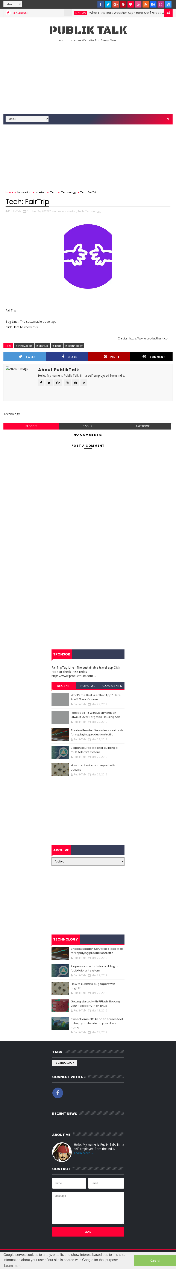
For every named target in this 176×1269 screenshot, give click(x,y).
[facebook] (100, 4)
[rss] (146, 4)
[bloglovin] (130, 4)
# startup (42, 346)
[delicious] (168, 4)
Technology (68, 192)
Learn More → (84, 1153)
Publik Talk (88, 30)
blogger (31, 426)
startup (41, 192)
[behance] (153, 4)
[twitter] (108, 4)
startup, (72, 211)
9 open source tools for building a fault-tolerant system (94, 750)
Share (72, 357)
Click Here (13, 327)
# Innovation (24, 346)
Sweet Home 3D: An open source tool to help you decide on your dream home (97, 1023)
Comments (112, 686)
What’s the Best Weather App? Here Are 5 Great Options (119, 13)
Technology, (93, 211)
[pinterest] (123, 4)
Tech (53, 192)
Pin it (115, 357)
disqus (87, 426)
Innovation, (59, 211)
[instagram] (161, 4)
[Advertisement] (88, 77)
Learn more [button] (12, 1265)
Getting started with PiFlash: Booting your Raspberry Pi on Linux (95, 1003)
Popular (88, 686)
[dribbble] (138, 4)
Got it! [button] (155, 1260)
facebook (143, 426)
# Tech (56, 346)
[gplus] (115, 4)
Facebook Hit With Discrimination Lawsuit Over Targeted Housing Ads (95, 715)
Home (9, 192)
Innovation (24, 192)
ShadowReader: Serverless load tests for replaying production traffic (97, 732)
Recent (63, 686)
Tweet (31, 357)
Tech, (81, 211)
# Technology (74, 346)
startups (68, 12)
